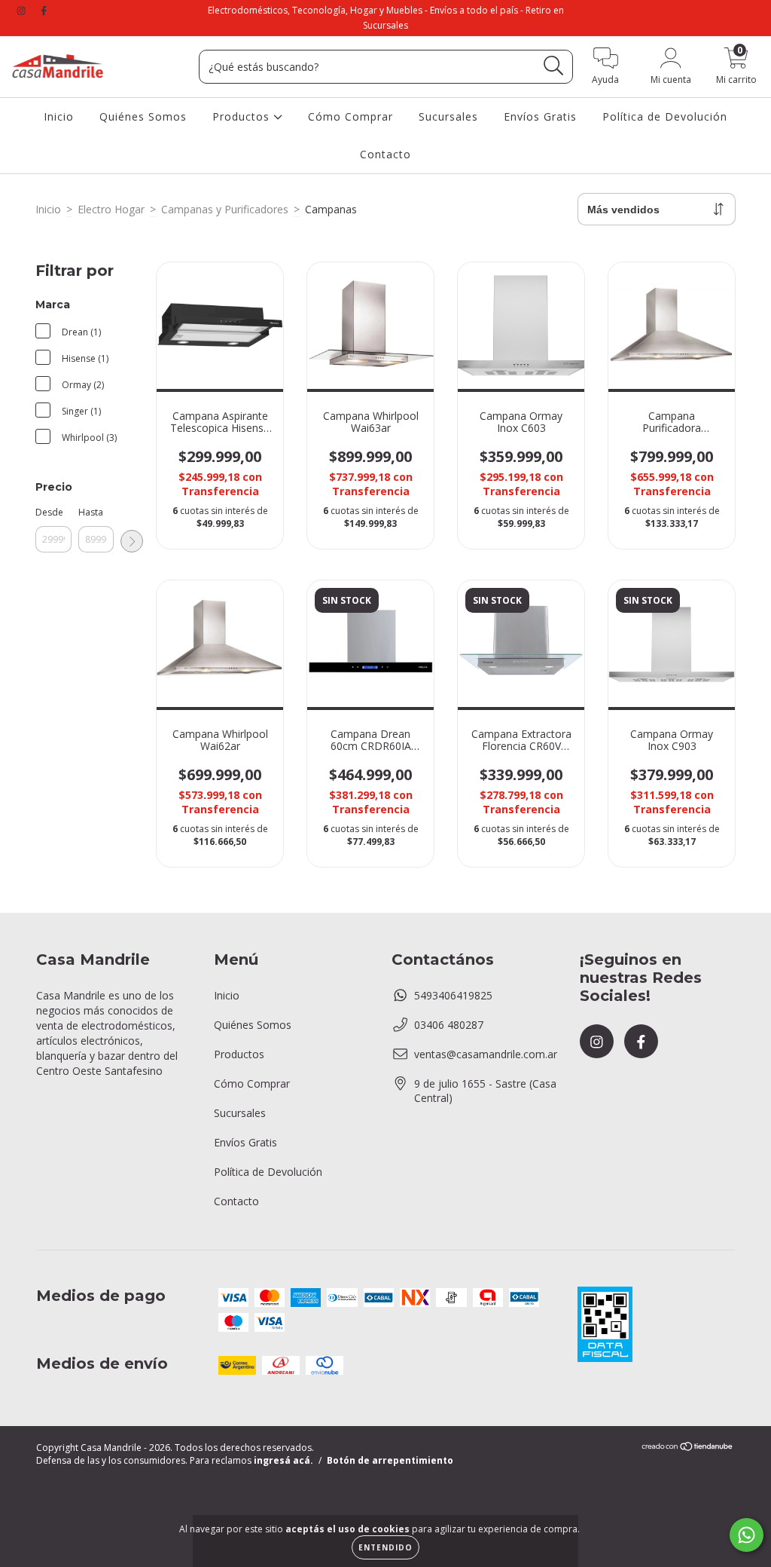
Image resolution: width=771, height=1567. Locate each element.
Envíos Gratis (540, 116)
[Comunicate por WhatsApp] (746, 1535)
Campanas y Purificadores (224, 209)
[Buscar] (553, 66)
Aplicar (131, 541)
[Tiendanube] (688, 1448)
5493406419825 (453, 995)
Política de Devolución (664, 116)
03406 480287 (448, 1025)
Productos (242, 116)
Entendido (385, 1547)
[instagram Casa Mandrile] (22, 10)
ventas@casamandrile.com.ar (485, 1054)
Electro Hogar (111, 209)
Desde (49, 512)
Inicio (59, 116)
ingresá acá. (283, 1460)
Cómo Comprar (350, 116)
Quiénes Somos (143, 116)
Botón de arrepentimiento (390, 1460)
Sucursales (448, 116)
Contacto (385, 154)
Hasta (90, 512)
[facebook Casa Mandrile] (43, 10)
